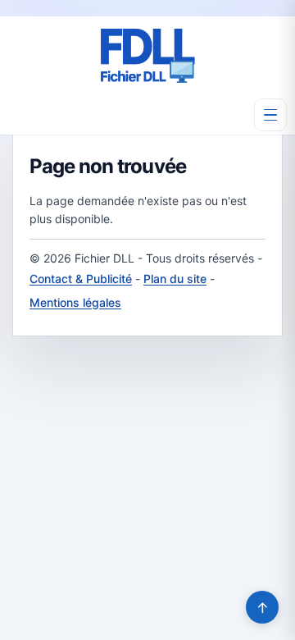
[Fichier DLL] (147, 56)
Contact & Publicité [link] (81, 279)
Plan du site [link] (174, 279)
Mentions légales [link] (75, 302)
